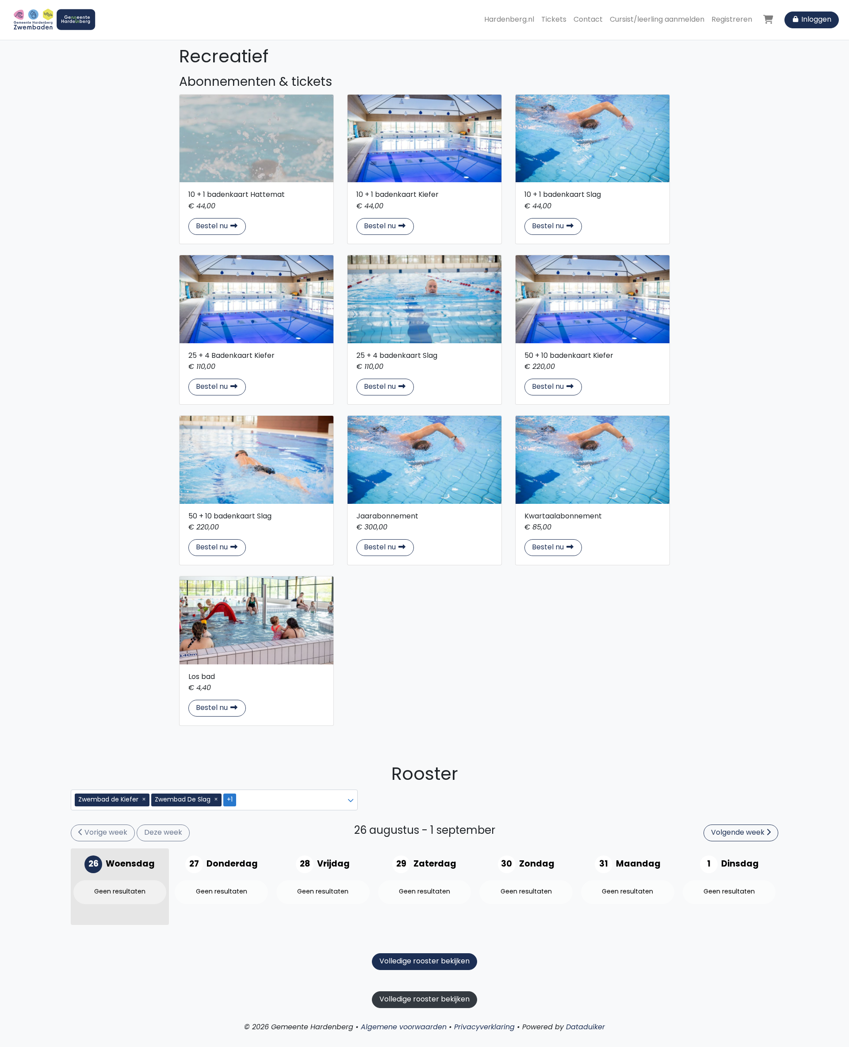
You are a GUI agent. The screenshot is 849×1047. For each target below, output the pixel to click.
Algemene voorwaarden (404, 1027)
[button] (351, 800)
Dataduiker (585, 1027)
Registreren (731, 19)
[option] (209, 800)
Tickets (553, 19)
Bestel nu (221, 226)
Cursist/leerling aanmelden (657, 19)
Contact (588, 19)
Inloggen (815, 19)
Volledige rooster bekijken (424, 961)
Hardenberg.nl (509, 19)
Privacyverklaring (484, 1027)
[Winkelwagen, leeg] (768, 20)
